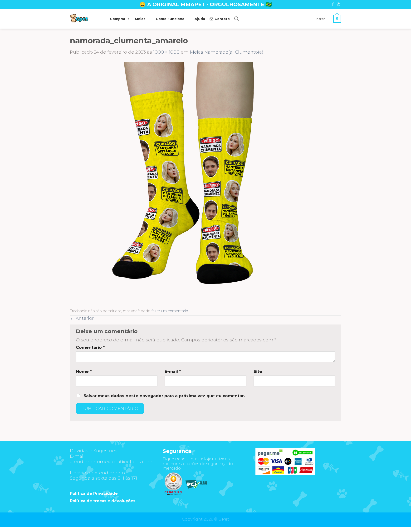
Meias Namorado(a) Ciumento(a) (226, 52)
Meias (140, 19)
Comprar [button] (117, 19)
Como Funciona (170, 19)
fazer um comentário (169, 311)
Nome (84, 371)
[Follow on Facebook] (333, 4)
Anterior (82, 318)
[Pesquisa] (236, 19)
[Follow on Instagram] (338, 4)
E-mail (173, 371)
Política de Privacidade (94, 493)
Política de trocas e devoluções (102, 501)
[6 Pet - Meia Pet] (85, 19)
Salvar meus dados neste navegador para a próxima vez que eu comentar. (164, 395)
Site (258, 371)
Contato (222, 19)
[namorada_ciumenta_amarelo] (189, 180)
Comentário (90, 347)
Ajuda (200, 19)
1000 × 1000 (166, 52)
